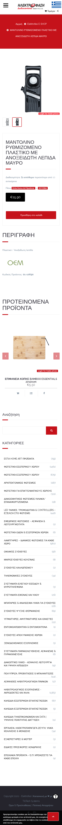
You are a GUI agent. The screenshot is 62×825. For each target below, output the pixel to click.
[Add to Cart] (18, 393)
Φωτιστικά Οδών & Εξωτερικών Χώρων (26, 532)
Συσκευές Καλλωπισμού (18, 567)
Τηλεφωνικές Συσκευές (18, 575)
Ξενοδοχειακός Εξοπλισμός (21, 643)
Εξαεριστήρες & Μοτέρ (18, 739)
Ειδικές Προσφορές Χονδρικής (22, 747)
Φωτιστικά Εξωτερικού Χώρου (21, 475)
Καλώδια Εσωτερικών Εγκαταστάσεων (25, 700)
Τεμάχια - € (53, 11)
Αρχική (19, 24)
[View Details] (31, 393)
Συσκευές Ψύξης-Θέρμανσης (22, 611)
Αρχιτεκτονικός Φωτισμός (20, 483)
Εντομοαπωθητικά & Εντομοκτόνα (25, 627)
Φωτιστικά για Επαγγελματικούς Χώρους (28, 491)
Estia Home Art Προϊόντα (23, 188)
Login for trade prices (49, 114)
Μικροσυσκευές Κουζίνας (19, 559)
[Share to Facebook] (44, 393)
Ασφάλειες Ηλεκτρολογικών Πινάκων (26, 681)
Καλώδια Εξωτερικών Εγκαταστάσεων (25, 709)
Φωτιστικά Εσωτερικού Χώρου (21, 466)
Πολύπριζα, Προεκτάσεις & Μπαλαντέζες (28, 673)
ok (53, 816)
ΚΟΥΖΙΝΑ (43, 188)
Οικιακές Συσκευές (15, 551)
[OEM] (31, 262)
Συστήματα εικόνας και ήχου (21, 595)
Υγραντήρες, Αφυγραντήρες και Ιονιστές (28, 619)
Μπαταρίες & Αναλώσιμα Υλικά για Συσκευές (30, 603)
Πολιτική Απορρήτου (43, 805)
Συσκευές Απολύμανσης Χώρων (23, 635)
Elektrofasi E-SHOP (37, 24)
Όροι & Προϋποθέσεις (20, 805)
